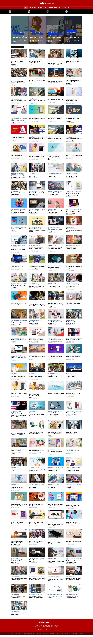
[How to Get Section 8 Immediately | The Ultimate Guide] (37, 385)
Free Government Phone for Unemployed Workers (17, 323)
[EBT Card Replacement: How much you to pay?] (37, 53)
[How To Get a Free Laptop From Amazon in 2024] (56, 514)
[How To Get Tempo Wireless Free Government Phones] (37, 185)
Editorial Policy (13, 633)
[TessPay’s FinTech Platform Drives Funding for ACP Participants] (37, 239)
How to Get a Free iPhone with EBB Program (36, 486)
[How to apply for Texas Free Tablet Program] (74, 478)
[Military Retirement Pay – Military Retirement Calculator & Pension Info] (19, 405)
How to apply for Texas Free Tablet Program (73, 486)
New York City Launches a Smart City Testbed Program (19, 578)
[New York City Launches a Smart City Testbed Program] (19, 570)
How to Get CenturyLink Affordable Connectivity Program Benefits (37, 230)
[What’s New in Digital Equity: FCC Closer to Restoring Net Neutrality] (74, 72)
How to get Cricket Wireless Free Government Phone (55, 375)
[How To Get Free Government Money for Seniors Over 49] (56, 277)
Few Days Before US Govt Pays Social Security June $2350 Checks (55, 248)
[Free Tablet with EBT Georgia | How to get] (56, 221)
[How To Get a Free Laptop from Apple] (56, 570)
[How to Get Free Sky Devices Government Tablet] (37, 533)
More (64, 8)
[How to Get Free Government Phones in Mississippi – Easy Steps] (56, 348)
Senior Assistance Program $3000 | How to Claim (72, 451)
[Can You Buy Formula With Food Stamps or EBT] (37, 72)
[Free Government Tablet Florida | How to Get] (37, 167)
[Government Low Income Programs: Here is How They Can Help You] (56, 552)
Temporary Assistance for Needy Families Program (37, 267)
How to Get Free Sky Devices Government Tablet (36, 542)
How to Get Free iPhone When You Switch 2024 (73, 340)
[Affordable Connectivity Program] (56, 385)
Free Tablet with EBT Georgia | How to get (55, 230)
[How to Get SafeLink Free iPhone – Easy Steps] (37, 92)
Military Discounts (32, 302)
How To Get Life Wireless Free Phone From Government (73, 194)
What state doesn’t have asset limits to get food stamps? (36, 451)
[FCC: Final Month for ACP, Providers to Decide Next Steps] (37, 277)
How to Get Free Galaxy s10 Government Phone (72, 433)
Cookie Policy (52, 633)
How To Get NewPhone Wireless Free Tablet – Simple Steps (55, 505)
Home (25, 8)
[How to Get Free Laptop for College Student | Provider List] (19, 109)
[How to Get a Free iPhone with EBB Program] (37, 478)
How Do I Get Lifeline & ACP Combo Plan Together (73, 506)
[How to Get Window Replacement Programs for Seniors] (19, 443)
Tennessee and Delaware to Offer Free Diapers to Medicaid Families (19, 487)
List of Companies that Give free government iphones (74, 139)
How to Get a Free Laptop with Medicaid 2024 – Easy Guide (18, 358)
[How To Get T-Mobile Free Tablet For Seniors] (19, 277)
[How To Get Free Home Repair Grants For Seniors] (37, 314)
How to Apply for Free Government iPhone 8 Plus (72, 101)
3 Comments (41, 40)
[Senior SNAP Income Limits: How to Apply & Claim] (37, 424)
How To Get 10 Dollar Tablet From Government (73, 212)
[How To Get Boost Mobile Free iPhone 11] (56, 533)
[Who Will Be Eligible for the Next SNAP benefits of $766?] (56, 203)
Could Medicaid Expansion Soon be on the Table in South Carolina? (37, 358)
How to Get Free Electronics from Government (56, 322)
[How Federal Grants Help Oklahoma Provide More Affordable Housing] (19, 533)
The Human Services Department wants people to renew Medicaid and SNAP (18, 376)
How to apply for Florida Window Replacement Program (37, 596)
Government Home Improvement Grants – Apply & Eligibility (19, 505)
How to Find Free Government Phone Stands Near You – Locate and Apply (55, 305)
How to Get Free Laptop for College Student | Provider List (18, 121)
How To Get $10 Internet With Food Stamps (73, 542)
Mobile (50, 35)
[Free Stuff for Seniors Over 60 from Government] (74, 295)
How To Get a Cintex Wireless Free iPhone (36, 560)
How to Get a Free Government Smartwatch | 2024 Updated (18, 211)
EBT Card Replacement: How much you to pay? (36, 62)
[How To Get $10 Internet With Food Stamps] (74, 533)
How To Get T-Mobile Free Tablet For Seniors (19, 286)
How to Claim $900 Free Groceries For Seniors (72, 247)
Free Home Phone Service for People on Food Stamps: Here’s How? (18, 249)
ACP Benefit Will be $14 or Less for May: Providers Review (73, 578)
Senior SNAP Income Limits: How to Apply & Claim (36, 433)
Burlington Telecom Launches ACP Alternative (55, 486)
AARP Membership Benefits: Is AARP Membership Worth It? (55, 340)
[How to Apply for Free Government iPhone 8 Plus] (74, 92)
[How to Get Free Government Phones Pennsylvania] (56, 72)
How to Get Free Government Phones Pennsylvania (55, 82)
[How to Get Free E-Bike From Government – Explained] (19, 424)
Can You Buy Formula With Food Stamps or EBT (37, 81)
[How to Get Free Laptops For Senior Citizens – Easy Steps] (19, 167)
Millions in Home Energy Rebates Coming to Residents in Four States (74, 268)
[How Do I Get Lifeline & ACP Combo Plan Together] (74, 496)
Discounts (15, 283)
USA (23, 34)
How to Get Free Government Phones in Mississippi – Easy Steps (55, 358)
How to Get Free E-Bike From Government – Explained (18, 433)
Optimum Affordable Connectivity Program (71, 375)
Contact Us (63, 633)
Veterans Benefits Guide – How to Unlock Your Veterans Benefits (37, 305)
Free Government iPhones (17, 47)
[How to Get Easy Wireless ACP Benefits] (56, 588)
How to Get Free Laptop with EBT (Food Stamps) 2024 (55, 64)
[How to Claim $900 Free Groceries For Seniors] (74, 239)
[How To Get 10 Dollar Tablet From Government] (74, 203)
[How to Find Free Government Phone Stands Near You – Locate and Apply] (56, 295)
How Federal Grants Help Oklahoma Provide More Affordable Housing (17, 543)
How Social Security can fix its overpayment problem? (73, 394)
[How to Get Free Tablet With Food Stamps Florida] (74, 348)
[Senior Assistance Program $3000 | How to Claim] (74, 443)
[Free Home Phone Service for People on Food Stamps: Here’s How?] (19, 239)
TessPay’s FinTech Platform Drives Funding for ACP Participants (36, 248)
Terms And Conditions (37, 633)
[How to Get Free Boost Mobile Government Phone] (19, 185)
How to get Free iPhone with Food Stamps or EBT (36, 211)
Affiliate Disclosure (28, 633)
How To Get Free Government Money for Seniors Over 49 (55, 285)
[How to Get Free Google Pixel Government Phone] (19, 588)
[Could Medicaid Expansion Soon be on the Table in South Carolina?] (37, 348)
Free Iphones (42, 8)
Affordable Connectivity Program (56, 393)
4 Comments (76, 40)
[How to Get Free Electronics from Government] (56, 314)
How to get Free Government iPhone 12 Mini (55, 119)
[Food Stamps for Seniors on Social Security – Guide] (74, 167)
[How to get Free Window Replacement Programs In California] (19, 53)
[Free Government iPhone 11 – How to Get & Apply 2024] (37, 129)
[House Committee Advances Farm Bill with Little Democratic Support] (74, 221)
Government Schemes (17, 34)
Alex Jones (32, 41)
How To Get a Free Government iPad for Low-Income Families (38, 11)
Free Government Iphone (20, 32)
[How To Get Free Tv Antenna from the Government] (37, 496)
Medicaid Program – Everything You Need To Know (37, 469)
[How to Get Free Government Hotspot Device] (37, 514)
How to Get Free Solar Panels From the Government (55, 193)
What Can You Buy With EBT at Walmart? (18, 340)
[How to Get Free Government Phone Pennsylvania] (74, 552)
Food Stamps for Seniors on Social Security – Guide (72, 175)
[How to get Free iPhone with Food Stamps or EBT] (37, 203)
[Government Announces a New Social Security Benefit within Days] (37, 405)
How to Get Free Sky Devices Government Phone (54, 469)
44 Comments (59, 40)
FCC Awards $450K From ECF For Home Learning (19, 613)
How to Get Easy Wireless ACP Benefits (55, 596)
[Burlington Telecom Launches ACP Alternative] (56, 478)
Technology (34, 99)
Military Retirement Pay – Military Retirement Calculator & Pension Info (18, 415)
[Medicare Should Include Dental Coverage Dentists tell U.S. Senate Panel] (37, 367)
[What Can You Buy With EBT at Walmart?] (19, 332)
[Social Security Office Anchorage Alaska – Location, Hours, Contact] (74, 277)
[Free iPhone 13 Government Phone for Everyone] (10, 11)
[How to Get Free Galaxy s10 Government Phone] (74, 424)
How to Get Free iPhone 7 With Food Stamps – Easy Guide (18, 101)
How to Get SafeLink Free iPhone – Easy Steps (37, 101)
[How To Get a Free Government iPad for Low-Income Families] (29, 11)
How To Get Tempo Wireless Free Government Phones (37, 193)
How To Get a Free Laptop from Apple (55, 579)
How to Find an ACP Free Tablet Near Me (18, 229)
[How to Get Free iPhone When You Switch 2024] (74, 332)
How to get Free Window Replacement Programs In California (17, 63)
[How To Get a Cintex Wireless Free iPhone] (37, 552)
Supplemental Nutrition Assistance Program (72, 596)
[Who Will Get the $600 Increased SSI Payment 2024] (74, 147)
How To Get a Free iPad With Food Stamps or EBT (36, 340)
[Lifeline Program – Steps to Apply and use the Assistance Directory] (66, 11)
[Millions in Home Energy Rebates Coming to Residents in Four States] (74, 258)
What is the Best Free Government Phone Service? (72, 469)
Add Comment (23, 40)
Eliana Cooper (15, 41)
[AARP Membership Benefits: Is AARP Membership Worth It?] (56, 332)
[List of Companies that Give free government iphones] (74, 129)
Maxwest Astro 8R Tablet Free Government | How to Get (18, 523)
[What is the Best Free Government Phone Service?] (74, 461)
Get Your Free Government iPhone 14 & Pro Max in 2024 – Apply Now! (73, 37)
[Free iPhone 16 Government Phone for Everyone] (19, 129)
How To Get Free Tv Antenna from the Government (36, 505)
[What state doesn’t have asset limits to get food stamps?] (37, 443)
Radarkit (76, 633)
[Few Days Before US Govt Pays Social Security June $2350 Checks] (56, 239)
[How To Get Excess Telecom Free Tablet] (19, 461)
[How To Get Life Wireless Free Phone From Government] (74, 185)
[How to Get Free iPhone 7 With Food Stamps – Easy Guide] (19, 92)
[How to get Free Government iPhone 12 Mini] (56, 109)
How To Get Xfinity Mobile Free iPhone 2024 (18, 561)
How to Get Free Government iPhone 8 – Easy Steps (73, 413)
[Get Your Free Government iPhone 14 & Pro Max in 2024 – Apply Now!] (74, 109)
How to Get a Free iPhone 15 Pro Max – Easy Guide (19, 394)
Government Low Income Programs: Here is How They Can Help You (56, 561)
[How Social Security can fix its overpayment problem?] (74, 385)
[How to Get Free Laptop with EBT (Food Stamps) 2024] (56, 53)
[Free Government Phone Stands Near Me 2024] (37, 109)
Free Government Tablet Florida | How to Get (37, 175)
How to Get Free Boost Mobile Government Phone (18, 193)
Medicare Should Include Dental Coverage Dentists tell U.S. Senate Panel (37, 376)
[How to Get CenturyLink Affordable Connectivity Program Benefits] (37, 221)
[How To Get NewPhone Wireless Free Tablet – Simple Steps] (56, 496)
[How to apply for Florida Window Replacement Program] (37, 588)
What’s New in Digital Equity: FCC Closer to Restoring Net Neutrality (73, 82)
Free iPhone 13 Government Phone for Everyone (18, 11)
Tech (49, 32)
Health (77, 245)
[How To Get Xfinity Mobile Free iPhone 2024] (19, 552)
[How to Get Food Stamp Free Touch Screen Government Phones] (56, 424)
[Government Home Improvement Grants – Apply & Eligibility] (19, 496)
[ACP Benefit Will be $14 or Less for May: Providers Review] (74, 570)
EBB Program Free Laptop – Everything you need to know (18, 267)
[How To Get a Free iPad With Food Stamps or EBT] (37, 332)
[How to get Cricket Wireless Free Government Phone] (56, 367)
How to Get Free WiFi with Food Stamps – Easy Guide (18, 304)
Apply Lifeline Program (54, 8)
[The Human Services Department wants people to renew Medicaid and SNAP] (19, 367)
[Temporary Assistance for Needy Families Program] (37, 258)
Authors (58, 633)
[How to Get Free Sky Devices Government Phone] (56, 461)
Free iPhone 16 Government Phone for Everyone (17, 138)
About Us (68, 633)
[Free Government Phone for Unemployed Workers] (19, 314)
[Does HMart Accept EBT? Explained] (19, 147)
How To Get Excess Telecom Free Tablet (19, 469)
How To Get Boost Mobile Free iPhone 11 (55, 543)
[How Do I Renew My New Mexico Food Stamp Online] (37, 570)
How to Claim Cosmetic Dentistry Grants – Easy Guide (73, 523)
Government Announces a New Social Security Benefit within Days (36, 414)
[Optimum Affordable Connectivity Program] (74, 367)
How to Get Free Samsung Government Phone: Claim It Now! (57, 11)
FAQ (13, 32)
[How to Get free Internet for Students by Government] (56, 405)
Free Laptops (32, 8)
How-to (41, 34)
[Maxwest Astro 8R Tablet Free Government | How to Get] (19, 514)
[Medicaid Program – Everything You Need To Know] (37, 461)
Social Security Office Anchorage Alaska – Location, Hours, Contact (74, 286)
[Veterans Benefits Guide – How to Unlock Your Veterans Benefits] (37, 295)
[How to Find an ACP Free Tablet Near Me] (19, 221)
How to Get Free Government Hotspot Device (36, 523)
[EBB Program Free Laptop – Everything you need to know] (19, 258)
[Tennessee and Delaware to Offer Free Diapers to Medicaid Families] (19, 478)
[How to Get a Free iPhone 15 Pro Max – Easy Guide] (19, 385)
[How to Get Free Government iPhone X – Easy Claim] (56, 443)
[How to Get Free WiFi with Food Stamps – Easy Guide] (19, 295)
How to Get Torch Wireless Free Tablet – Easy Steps (73, 62)
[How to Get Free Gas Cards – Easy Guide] (56, 92)
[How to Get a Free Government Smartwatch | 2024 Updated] (19, 203)
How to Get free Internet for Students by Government (54, 413)
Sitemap (81, 633)
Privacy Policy (46, 633)
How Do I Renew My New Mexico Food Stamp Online (37, 578)
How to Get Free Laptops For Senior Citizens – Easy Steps (18, 176)
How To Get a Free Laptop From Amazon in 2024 (55, 525)
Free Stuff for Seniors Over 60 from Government (73, 304)
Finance (22, 59)
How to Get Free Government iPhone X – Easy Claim (55, 452)
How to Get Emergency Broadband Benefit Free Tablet (55, 268)
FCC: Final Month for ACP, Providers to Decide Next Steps (36, 285)
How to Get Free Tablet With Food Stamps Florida (73, 357)
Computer (15, 116)
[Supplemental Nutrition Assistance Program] (74, 588)
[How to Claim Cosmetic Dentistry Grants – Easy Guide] (74, 514)
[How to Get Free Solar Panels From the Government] (56, 185)
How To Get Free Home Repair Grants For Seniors (36, 322)
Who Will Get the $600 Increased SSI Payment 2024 (74, 156)
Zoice (73, 633)
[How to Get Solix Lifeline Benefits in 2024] (56, 167)
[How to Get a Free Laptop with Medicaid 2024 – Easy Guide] (19, 348)
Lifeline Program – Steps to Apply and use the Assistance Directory (75, 11)
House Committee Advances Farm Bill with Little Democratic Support (74, 230)
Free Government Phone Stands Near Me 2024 (37, 119)
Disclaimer (20, 633)
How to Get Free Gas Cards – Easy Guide (56, 100)
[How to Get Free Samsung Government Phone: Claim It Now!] (47, 11)
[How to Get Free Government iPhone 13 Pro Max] (74, 314)
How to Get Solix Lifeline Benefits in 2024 (54, 175)
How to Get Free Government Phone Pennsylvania (73, 561)
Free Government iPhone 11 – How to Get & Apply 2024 (36, 139)
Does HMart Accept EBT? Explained (17, 156)
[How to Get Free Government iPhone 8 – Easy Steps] (74, 405)
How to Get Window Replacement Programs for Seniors (17, 452)
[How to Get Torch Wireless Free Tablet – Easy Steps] (74, 53)
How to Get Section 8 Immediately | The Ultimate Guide (36, 396)
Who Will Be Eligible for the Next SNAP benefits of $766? (56, 211)
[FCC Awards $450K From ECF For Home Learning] (19, 605)
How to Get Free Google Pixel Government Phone (18, 596)
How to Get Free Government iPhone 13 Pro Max (73, 322)
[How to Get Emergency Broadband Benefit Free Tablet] (56, 258)
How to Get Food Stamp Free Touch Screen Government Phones (55, 434)
